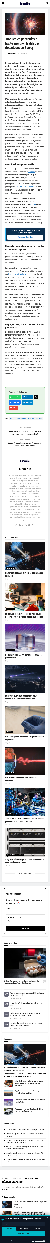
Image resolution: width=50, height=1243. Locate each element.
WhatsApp (16, 397)
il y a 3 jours (9, 824)
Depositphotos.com (30, 1178)
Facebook (15, 402)
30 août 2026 (20, 1070)
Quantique (10, 568)
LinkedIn (28, 397)
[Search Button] (47, 3)
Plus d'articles (25, 873)
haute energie (21, 419)
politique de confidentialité (38, 1240)
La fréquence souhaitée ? (15, 917)
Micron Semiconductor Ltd (19, 274)
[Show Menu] (3, 3)
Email (14, 408)
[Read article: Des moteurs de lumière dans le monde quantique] (25, 761)
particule (39, 419)
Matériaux (10, 650)
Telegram (28, 402)
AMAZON (5, 1190)
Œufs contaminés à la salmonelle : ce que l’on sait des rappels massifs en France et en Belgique (21, 982)
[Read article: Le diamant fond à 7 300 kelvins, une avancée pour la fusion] (25, 638)
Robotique (10, 609)
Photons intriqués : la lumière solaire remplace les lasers (24, 1067)
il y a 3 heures (9, 579)
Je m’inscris (22, 1234)
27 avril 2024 (22, 54)
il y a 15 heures (10, 620)
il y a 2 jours (9, 702)
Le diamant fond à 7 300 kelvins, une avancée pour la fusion (25, 1130)
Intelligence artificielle (15, 854)
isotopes (31, 419)
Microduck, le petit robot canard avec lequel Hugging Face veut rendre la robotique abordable (29, 1083)
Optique (9, 731)
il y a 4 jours (9, 865)
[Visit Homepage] (25, 3)
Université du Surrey (24, 187)
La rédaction (12, 54)
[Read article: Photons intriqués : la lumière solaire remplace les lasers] (25, 556)
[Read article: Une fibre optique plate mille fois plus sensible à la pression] (25, 720)
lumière (31, 172)
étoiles (33, 204)
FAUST (12, 419)
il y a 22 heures (10, 661)
